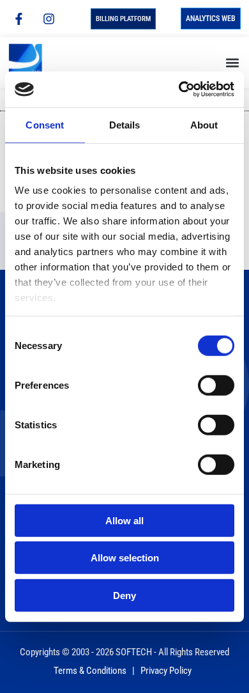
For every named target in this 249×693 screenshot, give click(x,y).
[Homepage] (36, 62)
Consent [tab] (45, 124)
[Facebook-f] (18, 18)
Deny (124, 594)
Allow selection (125, 557)
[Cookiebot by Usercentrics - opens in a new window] (179, 89)
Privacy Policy (166, 670)
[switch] (216, 385)
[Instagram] (48, 18)
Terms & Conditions (90, 670)
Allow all (124, 520)
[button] (232, 62)
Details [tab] (124, 124)
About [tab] (204, 124)
